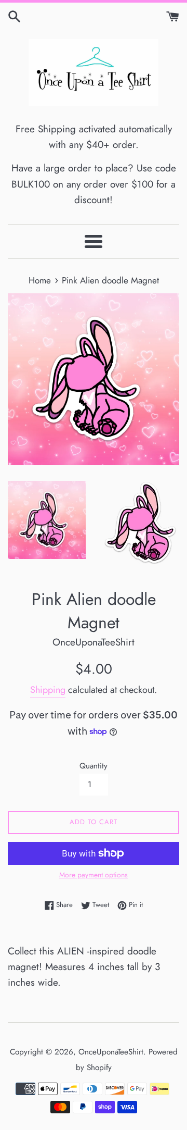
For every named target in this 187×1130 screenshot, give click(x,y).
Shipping (47, 690)
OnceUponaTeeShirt (110, 1052)
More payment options (93, 875)
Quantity (93, 766)
